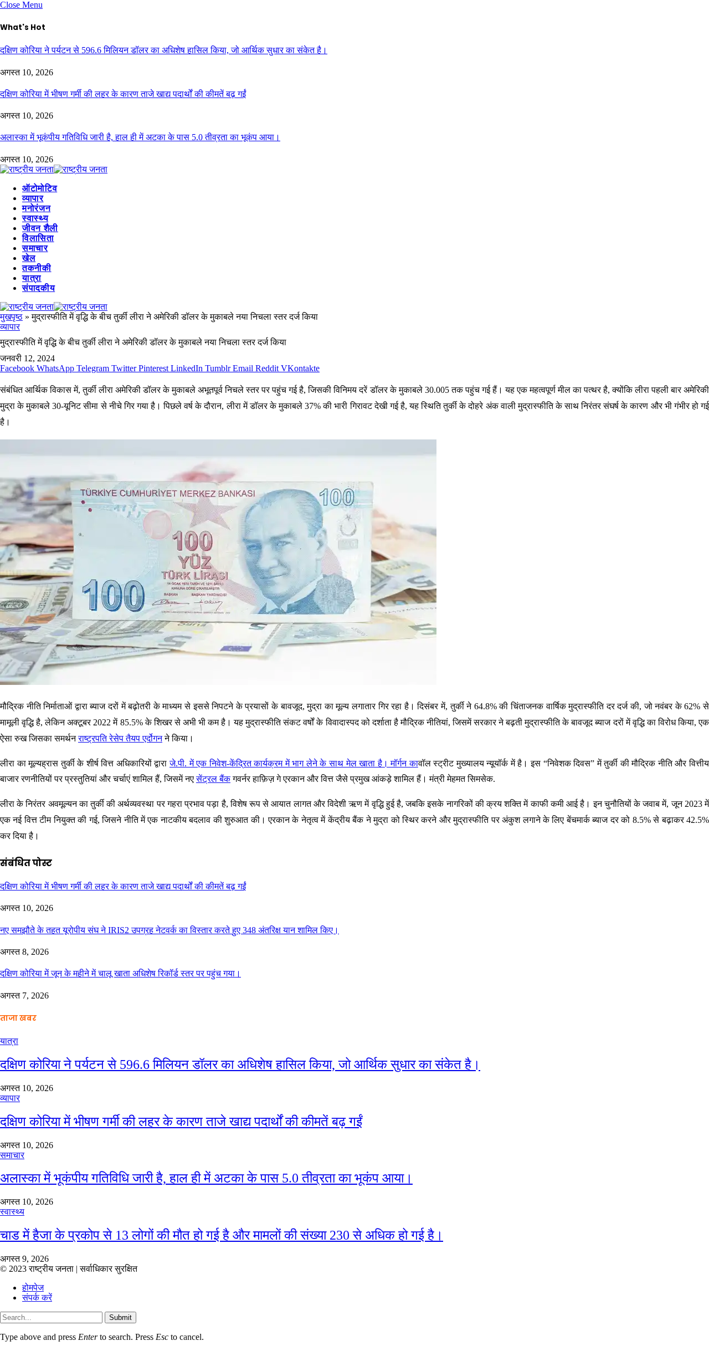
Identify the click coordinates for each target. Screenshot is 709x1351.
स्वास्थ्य (35, 218)
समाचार (35, 248)
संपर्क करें (37, 1297)
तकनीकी (37, 268)
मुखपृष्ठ (11, 316)
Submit (120, 1317)
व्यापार (33, 198)
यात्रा (32, 278)
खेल (28, 258)
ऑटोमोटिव (39, 188)
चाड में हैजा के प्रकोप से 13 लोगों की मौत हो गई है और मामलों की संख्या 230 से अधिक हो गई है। (221, 1235)
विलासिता (38, 238)
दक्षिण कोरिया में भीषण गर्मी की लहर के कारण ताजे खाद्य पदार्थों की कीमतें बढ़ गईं (123, 94)
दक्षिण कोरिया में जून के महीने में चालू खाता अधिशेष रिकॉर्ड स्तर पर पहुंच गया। (120, 973)
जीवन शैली (40, 228)
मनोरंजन (36, 208)
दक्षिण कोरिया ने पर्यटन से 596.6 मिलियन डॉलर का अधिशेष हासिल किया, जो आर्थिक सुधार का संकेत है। (163, 50)
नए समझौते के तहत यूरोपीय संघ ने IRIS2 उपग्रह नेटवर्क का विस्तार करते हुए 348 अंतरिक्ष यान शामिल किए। (169, 930)
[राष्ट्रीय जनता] (53, 169)
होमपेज (33, 1287)
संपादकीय (38, 288)
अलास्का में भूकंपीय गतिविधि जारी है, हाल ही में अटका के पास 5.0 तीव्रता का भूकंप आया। (140, 137)
